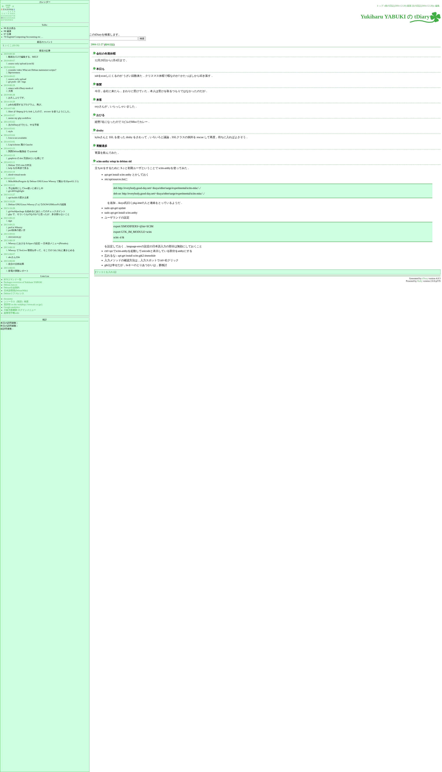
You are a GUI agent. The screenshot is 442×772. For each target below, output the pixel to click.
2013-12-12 (9, 185)
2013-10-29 (9, 201)
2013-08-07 (9, 254)
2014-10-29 (9, 102)
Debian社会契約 (12, 287)
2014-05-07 (9, 115)
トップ (380, 6)
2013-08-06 (9, 261)
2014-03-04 (9, 135)
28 (6, 20)
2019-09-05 (9, 76)
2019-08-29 (9, 85)
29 (8, 20)
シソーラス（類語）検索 (16, 301)
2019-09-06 (9, 67)
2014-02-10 (9, 172)
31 (12, 20)
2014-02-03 (9, 178)
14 (6, 16)
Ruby (419, 281)
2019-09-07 (9, 60)
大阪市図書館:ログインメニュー (20, 310)
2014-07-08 (9, 108)
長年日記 (109, 44)
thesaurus (8, 299)
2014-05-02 (9, 122)
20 (4, 18)
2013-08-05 (9, 268)
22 (8, 18)
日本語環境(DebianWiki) (16, 290)
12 (2, 16)
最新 (409, 6)
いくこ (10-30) (12, 45)
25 (14, 18)
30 (10, 20)
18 (14, 16)
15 (8, 16)
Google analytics (12, 307)
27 (4, 20)
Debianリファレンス (14, 293)
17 (12, 16)
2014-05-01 (9, 128)
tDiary (425, 278)
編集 (437, 6)
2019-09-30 (9, 54)
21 (6, 18)
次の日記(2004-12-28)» (423, 6)
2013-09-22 (9, 218)
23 (10, 18)
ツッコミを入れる (105, 272)
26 (2, 20)
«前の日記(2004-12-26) (395, 6)
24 (12, 18)
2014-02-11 (9, 162)
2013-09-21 (9, 224)
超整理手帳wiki (11, 313)
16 (10, 16)
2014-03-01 (9, 142)
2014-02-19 (9, 155)
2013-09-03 (9, 234)
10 (12, 13)
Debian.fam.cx (10, 285)
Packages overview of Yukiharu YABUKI (23, 282)
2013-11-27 (9, 194)
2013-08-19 (9, 240)
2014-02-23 (9, 148)
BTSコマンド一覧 (12, 279)
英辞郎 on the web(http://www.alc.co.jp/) (23, 304)
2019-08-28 (9, 95)
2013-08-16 (9, 247)
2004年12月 (8, 6)
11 (14, 13)
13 (4, 16)
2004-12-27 (97, 44)
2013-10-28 (9, 208)
